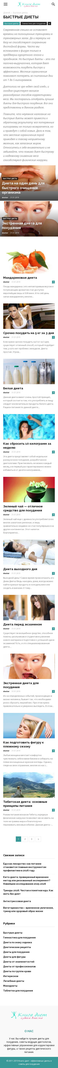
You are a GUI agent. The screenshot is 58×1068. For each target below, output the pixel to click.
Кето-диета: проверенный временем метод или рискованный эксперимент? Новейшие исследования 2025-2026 (26, 880)
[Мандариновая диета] (29, 261)
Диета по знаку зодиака (17, 942)
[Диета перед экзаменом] (29, 607)
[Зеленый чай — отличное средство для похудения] (29, 489)
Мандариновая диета (20, 277)
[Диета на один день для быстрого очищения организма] (29, 178)
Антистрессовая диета (17, 901)
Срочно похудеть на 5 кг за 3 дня (28, 333)
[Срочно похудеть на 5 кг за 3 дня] (29, 316)
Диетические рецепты (17, 947)
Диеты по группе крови (17, 971)
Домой (6, 12)
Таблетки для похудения (18, 990)
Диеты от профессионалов (19, 966)
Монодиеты (10, 986)
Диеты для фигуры (14, 957)
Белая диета (13, 388)
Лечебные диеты (13, 981)
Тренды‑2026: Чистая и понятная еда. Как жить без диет (28, 892)
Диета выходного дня (20, 569)
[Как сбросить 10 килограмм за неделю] (29, 427)
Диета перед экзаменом (22, 624)
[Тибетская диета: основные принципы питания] (29, 785)
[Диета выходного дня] (29, 552)
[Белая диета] (29, 371)
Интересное (10, 976)
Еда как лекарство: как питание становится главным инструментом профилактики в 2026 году (24, 867)
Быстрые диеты (12, 23)
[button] (53, 4)
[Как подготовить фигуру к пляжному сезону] (29, 725)
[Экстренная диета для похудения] (29, 226)
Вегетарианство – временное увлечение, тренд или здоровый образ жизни (28, 909)
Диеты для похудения (16, 952)
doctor (5, 197)
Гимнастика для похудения (34, 23)
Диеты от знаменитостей (18, 961)
